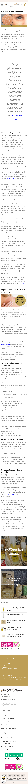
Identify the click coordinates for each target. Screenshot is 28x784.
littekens (22, 283)
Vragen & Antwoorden (8, 750)
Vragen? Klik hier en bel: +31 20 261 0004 (14, 1)
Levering (3, 715)
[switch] (3, 782)
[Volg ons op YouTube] (15, 704)
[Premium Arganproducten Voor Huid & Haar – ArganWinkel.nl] (13, 5)
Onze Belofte (5, 725)
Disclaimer (11, 779)
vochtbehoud (14, 429)
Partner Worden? (6, 738)
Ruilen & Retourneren (7, 718)
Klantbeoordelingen (7, 746)
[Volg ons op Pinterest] (12, 704)
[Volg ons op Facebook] (2, 704)
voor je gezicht (5, 344)
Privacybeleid (21, 778)
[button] (2, 5)
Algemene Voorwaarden (9, 778)
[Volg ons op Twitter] (8, 704)
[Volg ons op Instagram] (5, 704)
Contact (18, 779)
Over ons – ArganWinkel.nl (9, 728)
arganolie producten (10, 494)
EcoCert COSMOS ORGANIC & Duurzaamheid (10, 742)
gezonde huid (10, 178)
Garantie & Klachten (7, 722)
